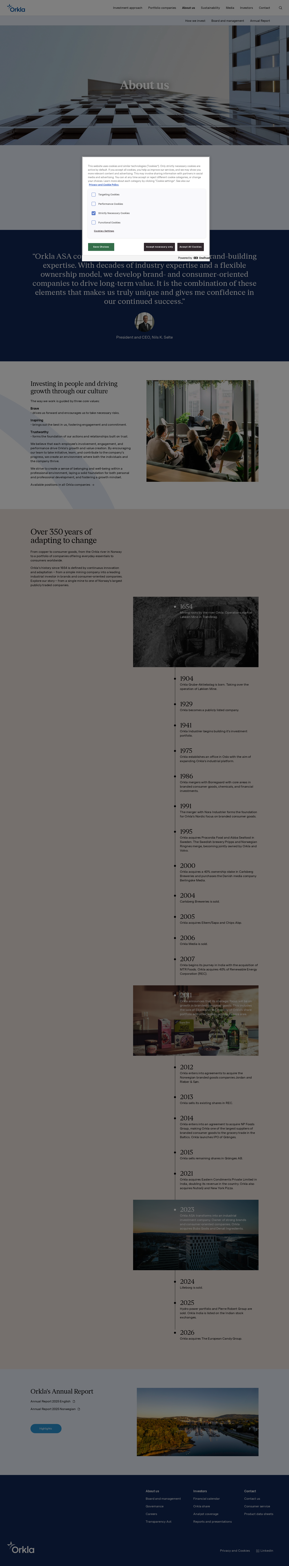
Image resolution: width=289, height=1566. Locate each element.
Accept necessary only (159, 246)
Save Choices (101, 246)
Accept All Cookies (190, 246)
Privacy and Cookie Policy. (104, 184)
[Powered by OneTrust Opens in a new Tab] (193, 258)
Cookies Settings (104, 231)
